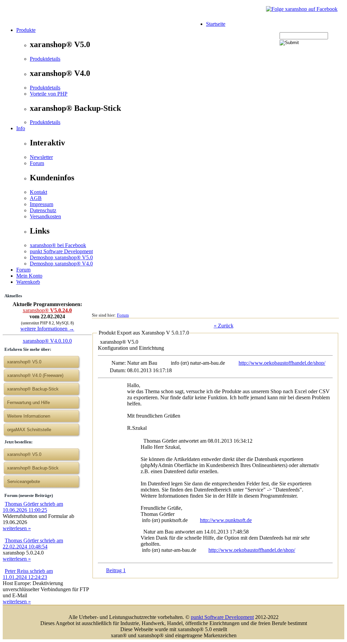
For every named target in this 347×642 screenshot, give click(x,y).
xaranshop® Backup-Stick (33, 389)
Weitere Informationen (28, 416)
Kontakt (38, 192)
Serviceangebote (23, 481)
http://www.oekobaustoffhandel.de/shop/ (282, 363)
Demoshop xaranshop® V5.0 (61, 257)
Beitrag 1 (116, 570)
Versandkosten (45, 216)
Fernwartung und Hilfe (28, 402)
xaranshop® (47, 310)
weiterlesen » (17, 528)
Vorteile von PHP (48, 94)
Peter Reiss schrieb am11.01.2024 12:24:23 (28, 574)
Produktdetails (45, 59)
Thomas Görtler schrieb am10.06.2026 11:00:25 (33, 507)
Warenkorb (28, 282)
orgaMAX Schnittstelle (29, 429)
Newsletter (41, 157)
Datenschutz (43, 210)
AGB (36, 198)
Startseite (215, 24)
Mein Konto (29, 276)
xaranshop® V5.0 (24, 454)
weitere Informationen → (47, 329)
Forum (37, 163)
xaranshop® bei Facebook (58, 245)
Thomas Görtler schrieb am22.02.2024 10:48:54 (33, 543)
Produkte (26, 30)
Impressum (41, 204)
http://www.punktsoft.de (226, 520)
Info (20, 128)
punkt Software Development (61, 251)
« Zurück (223, 325)
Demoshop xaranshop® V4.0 (61, 263)
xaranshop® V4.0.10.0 (47, 341)
